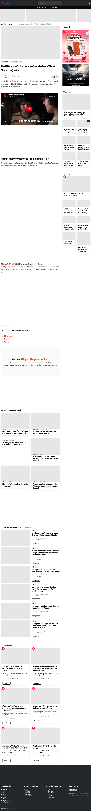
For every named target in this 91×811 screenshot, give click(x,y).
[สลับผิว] (89, 3)
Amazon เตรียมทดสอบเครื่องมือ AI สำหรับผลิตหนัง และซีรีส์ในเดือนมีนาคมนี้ (45, 486)
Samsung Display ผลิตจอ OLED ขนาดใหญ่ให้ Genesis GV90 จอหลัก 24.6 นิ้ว (69, 163)
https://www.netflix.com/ (11, 267)
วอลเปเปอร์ (51, 792)
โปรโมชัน (27, 791)
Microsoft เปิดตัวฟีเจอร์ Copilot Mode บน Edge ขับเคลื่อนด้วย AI (83, 211)
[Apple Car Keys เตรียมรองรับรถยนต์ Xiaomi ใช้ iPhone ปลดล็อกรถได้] (69, 123)
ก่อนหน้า (1, 15)
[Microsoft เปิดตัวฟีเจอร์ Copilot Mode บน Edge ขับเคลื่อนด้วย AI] (83, 203)
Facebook (51, 797)
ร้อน (3, 648)
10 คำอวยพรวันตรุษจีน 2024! (68, 242)
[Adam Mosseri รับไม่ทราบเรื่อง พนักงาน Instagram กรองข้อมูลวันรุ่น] (83, 156)
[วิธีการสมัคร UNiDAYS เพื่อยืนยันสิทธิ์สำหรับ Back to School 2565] (15, 736)
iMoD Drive (40, 7)
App (10, 481)
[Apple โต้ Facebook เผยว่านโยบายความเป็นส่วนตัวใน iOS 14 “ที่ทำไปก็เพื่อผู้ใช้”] (69, 219)
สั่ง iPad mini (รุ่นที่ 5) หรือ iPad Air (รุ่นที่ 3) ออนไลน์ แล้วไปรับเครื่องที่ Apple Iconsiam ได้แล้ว (83, 227)
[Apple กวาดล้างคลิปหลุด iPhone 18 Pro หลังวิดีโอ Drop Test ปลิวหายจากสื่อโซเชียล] (45, 656)
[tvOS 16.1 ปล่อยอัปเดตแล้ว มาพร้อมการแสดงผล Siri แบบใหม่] (69, 203)
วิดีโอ (26, 789)
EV (3, 799)
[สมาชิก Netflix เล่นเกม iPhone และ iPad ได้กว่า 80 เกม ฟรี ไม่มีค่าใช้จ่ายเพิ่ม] (45, 446)
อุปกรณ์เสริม (6, 800)
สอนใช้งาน (27, 792)
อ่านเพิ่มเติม (36, 543)
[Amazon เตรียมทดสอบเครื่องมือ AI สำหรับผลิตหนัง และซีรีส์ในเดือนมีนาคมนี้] (45, 474)
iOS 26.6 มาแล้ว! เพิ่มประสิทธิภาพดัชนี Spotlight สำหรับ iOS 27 (45, 707)
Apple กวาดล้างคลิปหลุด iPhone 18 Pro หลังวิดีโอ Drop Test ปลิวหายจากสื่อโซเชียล (45, 668)
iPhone (5, 789)
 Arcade (50, 791)
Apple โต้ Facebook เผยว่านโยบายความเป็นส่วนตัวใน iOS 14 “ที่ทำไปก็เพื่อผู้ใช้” (69, 227)
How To (42, 429)
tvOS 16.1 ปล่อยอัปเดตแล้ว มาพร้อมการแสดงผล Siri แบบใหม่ (69, 211)
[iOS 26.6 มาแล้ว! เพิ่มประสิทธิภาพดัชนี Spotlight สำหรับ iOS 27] (45, 696)
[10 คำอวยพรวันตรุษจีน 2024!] (69, 236)
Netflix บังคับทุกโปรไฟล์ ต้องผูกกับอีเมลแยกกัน (15, 485)
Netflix (34, 264)
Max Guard (47, 7)
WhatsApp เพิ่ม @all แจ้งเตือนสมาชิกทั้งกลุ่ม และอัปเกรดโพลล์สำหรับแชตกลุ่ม (44, 589)
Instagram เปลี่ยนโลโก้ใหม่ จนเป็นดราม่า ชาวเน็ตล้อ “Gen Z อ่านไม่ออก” (46, 570)
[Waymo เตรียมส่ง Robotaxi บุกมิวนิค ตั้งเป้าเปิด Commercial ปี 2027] (69, 140)
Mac (4, 792)
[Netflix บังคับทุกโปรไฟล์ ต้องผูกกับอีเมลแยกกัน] (15, 474)
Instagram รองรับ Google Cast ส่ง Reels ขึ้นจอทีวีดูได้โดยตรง (45, 607)
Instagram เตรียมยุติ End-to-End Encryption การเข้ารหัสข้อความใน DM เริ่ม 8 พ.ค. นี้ (45, 626)
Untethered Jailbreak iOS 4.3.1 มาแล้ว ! (82, 249)
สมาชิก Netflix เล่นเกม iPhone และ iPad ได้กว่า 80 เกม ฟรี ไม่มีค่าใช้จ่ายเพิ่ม (45, 459)
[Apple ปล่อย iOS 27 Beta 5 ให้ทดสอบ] (45, 736)
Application (13, 429)
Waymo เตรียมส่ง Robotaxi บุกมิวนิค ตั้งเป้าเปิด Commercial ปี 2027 (69, 147)
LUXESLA (54, 7)
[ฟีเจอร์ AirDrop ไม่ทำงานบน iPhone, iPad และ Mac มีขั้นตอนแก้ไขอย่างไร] (15, 696)
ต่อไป (90, 15)
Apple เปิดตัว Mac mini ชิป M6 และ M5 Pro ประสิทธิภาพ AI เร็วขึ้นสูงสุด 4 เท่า (37, 19)
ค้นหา (40, 3)
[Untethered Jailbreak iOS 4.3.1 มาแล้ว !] (83, 238)
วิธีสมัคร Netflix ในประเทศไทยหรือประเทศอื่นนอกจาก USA (15, 444)
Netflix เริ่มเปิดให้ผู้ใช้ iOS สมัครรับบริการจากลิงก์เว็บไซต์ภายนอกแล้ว (15, 432)
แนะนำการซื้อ (28, 795)
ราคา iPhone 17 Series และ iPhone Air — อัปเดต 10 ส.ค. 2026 (13, 668)
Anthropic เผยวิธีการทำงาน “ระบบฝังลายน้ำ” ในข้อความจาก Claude (45, 534)
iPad (4, 791)
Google (50, 795)
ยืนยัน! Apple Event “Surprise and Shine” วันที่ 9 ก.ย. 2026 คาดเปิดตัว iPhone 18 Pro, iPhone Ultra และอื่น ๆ (12, 18)
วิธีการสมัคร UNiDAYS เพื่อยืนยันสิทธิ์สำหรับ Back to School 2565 (15, 747)
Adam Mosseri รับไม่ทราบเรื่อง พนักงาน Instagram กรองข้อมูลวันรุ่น (83, 163)
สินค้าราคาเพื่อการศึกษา (8, 802)
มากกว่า (11, 675)
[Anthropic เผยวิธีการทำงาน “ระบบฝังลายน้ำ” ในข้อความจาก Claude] (15, 538)
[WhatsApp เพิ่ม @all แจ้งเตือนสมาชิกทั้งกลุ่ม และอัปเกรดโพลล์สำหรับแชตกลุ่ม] (15, 592)
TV (3, 795)
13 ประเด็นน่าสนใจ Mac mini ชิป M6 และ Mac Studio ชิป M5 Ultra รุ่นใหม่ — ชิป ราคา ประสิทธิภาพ (83, 131)
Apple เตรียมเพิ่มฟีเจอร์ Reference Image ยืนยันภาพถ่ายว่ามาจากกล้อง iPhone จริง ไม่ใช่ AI (45, 553)
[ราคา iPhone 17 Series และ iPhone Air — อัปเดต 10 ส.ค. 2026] (15, 656)
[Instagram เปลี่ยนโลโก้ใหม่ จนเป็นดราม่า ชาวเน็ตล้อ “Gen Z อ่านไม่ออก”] (15, 574)
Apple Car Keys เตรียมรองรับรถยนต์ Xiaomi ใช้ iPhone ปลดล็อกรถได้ (69, 131)
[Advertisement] (30, 140)
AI (40, 481)
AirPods (5, 797)
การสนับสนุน (28, 794)
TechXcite (9, 326)
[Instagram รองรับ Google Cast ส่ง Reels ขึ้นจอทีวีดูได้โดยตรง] (15, 611)
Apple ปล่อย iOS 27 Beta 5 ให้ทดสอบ (44, 747)
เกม (49, 789)
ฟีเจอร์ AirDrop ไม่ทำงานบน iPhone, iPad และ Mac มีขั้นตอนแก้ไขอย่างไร (14, 708)
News (19, 429)
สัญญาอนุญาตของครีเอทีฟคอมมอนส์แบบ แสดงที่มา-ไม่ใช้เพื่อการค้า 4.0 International (79, 796)
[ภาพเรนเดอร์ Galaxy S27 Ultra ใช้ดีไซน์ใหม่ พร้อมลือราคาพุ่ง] (83, 140)
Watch (4, 794)
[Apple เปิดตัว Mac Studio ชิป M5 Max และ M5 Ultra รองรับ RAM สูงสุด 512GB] (63, 15)
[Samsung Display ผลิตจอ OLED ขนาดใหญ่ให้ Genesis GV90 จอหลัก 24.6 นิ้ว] (69, 156)
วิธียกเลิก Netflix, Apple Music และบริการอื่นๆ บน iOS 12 (44, 432)
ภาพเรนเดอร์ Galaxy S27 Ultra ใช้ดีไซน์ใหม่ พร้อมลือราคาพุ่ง (83, 147)
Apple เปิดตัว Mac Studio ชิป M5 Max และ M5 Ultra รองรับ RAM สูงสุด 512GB (63, 19)
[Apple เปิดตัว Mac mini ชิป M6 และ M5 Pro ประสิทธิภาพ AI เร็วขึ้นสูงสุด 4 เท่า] (38, 15)
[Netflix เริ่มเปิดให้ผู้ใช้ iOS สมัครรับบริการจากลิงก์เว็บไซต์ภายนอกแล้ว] (15, 421)
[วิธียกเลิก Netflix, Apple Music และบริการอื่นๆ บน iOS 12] (45, 421)
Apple (44, 481)
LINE (49, 794)
